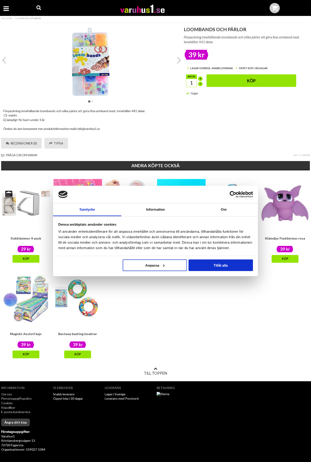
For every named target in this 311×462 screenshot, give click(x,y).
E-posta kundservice (16, 412)
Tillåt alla (221, 265)
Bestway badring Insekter (77, 334)
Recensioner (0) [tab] (23, 143)
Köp (251, 80)
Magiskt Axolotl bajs (26, 334)
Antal (191, 76)
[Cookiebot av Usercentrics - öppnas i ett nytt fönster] (233, 194)
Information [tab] (155, 209)
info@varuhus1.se (88, 129)
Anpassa (152, 265)
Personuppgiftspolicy (16, 398)
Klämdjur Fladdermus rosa (285, 238)
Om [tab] (224, 209)
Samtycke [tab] (87, 209)
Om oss (6, 394)
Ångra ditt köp (15, 422)
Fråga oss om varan (21, 155)
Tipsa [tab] (57, 143)
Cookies (7, 403)
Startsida (6, 18)
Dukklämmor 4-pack (26, 238)
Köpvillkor (8, 407)
